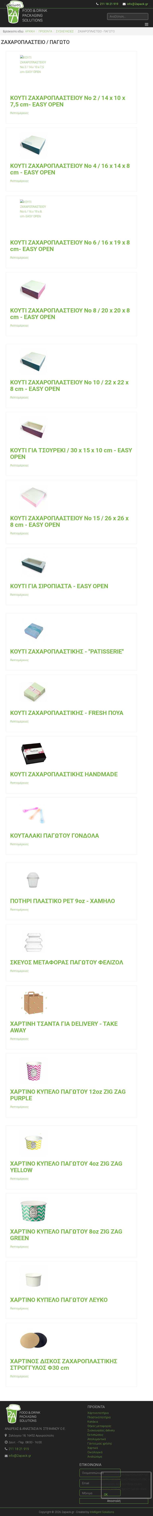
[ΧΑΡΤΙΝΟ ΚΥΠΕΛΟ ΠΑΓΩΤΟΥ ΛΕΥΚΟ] (71, 1279)
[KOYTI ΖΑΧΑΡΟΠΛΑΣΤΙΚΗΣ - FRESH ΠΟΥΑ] (71, 692)
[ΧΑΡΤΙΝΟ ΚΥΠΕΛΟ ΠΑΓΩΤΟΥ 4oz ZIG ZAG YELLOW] (71, 1142)
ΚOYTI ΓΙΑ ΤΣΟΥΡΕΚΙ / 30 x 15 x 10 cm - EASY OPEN (71, 453)
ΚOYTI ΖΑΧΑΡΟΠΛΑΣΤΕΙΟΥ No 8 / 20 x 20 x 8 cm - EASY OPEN (70, 313)
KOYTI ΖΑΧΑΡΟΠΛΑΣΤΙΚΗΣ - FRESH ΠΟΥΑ (66, 712)
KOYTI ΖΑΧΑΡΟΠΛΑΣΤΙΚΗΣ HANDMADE (64, 774)
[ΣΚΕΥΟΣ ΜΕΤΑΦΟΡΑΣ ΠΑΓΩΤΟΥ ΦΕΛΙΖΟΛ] (71, 941)
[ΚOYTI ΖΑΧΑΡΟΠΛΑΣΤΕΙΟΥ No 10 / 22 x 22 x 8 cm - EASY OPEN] (71, 361)
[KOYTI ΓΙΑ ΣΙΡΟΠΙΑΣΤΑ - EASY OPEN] (71, 565)
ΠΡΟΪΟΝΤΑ (45, 31)
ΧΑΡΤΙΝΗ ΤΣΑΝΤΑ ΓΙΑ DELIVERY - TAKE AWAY (64, 1027)
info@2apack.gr (20, 1456)
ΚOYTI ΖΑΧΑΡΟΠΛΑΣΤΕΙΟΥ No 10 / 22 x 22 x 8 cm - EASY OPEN (69, 385)
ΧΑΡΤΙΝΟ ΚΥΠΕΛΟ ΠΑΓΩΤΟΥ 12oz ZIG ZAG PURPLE (68, 1095)
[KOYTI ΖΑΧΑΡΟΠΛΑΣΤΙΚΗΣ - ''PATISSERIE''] (71, 630)
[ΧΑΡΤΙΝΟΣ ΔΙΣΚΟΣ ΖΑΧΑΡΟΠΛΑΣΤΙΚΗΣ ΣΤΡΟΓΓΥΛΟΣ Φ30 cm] (71, 1340)
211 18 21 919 (19, 1449)
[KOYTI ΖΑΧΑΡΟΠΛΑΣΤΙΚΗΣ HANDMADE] (71, 753)
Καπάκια (92, 1421)
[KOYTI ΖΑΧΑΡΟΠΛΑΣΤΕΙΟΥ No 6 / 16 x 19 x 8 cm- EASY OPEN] (71, 217)
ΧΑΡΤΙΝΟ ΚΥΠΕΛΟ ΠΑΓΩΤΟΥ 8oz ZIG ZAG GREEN (66, 1234)
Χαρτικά (92, 1447)
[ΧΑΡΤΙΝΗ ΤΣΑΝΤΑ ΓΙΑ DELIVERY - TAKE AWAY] (71, 1003)
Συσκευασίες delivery (101, 1430)
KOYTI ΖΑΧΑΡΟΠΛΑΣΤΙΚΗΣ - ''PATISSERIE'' (67, 651)
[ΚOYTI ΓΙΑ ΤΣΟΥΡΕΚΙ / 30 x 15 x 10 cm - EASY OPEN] (71, 429)
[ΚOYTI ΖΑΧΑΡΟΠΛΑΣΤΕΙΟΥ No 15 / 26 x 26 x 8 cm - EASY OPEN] (71, 497)
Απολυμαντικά (96, 1439)
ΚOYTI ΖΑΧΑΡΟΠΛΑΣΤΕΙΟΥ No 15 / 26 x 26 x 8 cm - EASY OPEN (69, 521)
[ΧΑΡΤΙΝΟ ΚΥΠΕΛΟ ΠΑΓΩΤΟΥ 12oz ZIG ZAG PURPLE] (71, 1071)
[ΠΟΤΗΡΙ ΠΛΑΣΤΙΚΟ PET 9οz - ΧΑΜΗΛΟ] (71, 880)
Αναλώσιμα (94, 1456)
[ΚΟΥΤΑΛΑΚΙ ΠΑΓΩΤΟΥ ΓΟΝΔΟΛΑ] (71, 815)
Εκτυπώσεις (95, 1434)
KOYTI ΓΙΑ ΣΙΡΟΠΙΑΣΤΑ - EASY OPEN (59, 586)
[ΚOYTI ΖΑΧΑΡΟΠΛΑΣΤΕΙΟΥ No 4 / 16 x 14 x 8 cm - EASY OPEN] (71, 145)
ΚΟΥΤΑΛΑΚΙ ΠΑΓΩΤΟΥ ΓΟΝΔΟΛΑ (54, 835)
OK (106, 1494)
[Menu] (146, 24)
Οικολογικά (94, 1452)
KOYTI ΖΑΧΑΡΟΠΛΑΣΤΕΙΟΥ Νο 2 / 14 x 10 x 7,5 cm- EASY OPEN (67, 101)
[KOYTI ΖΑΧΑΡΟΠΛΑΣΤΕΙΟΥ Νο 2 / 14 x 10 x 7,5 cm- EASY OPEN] (71, 73)
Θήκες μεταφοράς (99, 1426)
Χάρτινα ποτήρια (98, 1412)
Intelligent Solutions (102, 1512)
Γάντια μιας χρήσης (99, 1443)
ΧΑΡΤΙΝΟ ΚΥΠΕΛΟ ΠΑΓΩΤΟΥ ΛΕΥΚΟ (59, 1299)
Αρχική (30, 31)
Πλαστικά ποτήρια (99, 1417)
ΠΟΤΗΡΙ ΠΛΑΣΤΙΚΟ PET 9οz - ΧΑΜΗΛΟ (62, 900)
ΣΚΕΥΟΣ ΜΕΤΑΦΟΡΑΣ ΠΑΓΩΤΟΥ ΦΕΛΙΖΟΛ (66, 962)
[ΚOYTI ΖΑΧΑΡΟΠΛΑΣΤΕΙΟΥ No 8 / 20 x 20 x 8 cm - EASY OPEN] (71, 289)
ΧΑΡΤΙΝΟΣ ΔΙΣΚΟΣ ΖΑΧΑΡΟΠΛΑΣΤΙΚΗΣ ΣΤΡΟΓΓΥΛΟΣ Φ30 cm (63, 1364)
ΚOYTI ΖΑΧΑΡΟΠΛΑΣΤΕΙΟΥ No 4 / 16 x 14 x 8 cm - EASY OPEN (70, 169)
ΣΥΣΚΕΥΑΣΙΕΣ (65, 31)
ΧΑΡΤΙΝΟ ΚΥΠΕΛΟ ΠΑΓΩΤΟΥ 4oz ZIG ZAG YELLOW (66, 1167)
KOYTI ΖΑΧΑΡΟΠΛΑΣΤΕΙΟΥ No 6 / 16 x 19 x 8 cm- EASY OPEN (70, 245)
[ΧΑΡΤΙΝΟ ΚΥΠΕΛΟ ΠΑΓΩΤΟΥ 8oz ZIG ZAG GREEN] (71, 1210)
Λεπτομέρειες (19, 113)
